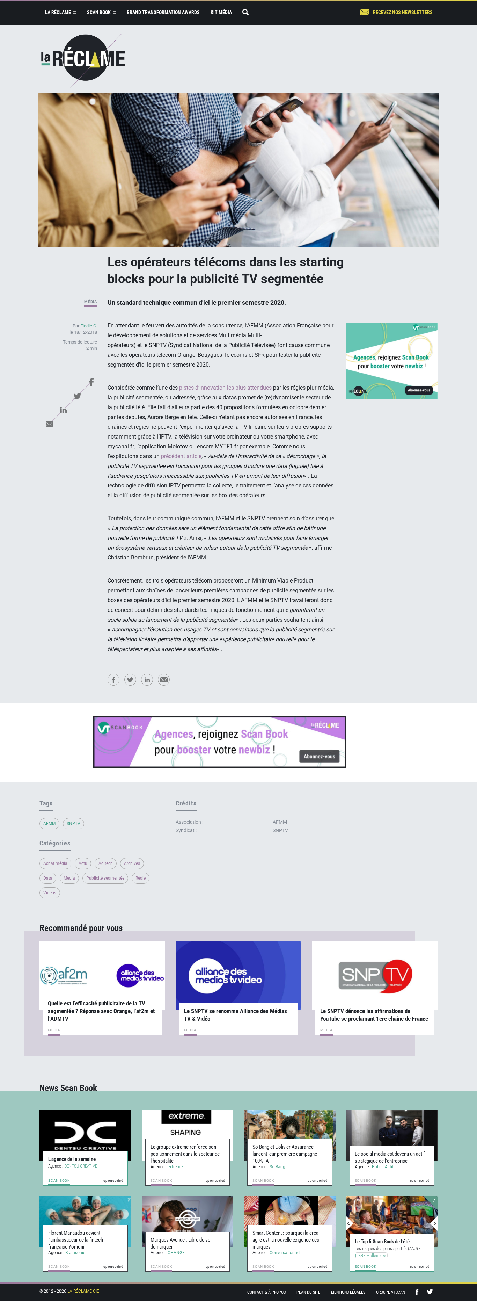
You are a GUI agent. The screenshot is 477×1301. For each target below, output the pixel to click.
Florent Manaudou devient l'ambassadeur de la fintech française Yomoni (75, 1240)
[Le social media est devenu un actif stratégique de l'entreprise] (392, 1135)
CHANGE (176, 1252)
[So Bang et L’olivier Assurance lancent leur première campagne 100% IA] (290, 1135)
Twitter (77, 396)
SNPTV (73, 823)
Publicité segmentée (105, 878)
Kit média (221, 12)
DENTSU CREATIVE (80, 1166)
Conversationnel (285, 1252)
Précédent (350, 1223)
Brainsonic (75, 1252)
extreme (175, 1166)
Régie (140, 878)
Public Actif (383, 1166)
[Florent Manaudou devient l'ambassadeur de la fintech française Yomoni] (85, 1221)
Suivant (434, 1223)
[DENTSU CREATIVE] (85, 1135)
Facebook (91, 382)
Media (69, 878)
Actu (83, 863)
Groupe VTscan (390, 1292)
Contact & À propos (266, 1292)
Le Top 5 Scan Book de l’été (380, 1241)
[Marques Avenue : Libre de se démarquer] (188, 1221)
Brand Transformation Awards (163, 12)
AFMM (49, 823)
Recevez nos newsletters (403, 12)
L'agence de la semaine (72, 1159)
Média (90, 301)
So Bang (277, 1166)
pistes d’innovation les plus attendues (225, 387)
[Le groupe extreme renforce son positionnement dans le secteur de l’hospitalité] (188, 1135)
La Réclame (83, 61)
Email (49, 424)
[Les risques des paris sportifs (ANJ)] (390, 1221)
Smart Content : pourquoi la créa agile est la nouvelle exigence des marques (285, 1240)
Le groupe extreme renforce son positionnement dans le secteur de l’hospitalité (185, 1154)
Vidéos (49, 892)
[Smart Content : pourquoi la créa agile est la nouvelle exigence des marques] (290, 1221)
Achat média (55, 863)
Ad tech (105, 863)
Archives (132, 863)
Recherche (246, 12)
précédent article (181, 456)
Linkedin (63, 410)
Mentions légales (348, 1292)
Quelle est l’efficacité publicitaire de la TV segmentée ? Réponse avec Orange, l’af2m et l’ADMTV (101, 1011)
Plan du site (308, 1292)
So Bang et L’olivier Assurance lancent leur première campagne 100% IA (284, 1154)
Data (47, 878)
